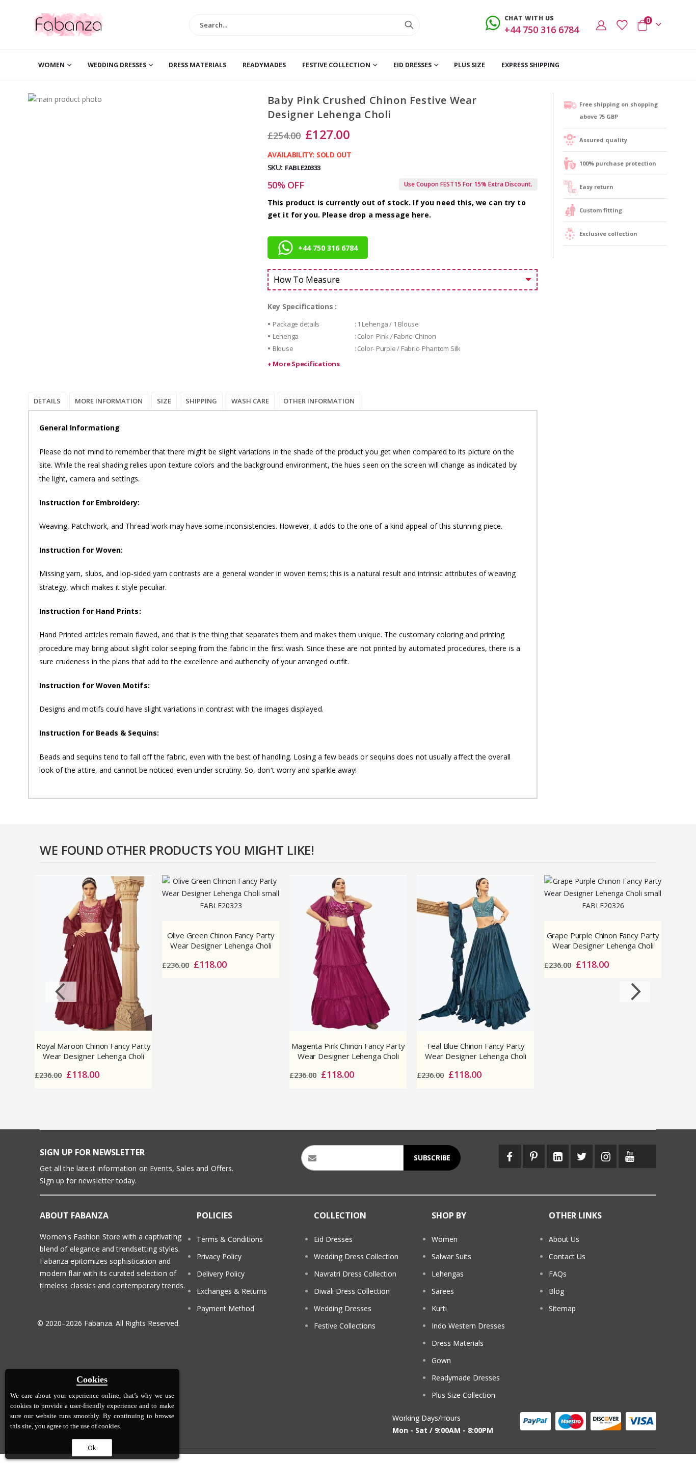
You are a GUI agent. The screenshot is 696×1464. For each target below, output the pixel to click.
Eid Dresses (333, 1239)
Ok (92, 1447)
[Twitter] (582, 1156)
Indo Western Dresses (468, 1326)
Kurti (439, 1308)
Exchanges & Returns (232, 1291)
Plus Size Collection (463, 1395)
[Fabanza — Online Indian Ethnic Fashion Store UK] (69, 25)
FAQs (558, 1274)
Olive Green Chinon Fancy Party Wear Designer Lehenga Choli (221, 940)
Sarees (443, 1291)
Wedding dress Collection (356, 1256)
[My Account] (601, 25)
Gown (441, 1360)
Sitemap (562, 1308)
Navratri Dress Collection (355, 1274)
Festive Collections (345, 1326)
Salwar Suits (451, 1256)
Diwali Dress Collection (352, 1291)
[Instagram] (606, 1156)
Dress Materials (458, 1343)
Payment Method (225, 1308)
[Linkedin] (558, 1156)
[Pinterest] (534, 1156)
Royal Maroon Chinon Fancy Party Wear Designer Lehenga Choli (93, 1051)
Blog (556, 1291)
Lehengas (448, 1274)
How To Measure (307, 279)
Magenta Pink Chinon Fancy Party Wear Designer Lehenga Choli (348, 1051)
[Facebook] (510, 1156)
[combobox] (304, 25)
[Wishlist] (621, 25)
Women (445, 1239)
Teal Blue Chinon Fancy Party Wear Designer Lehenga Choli (475, 1051)
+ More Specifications (303, 363)
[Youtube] (629, 1156)
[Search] (409, 25)
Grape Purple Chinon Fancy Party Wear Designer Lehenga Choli (603, 940)
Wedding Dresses (342, 1308)
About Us (564, 1239)
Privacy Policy (219, 1256)
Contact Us (567, 1256)
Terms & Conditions (230, 1239)
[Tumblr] (648, 1156)
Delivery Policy (221, 1274)
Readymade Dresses (466, 1377)
